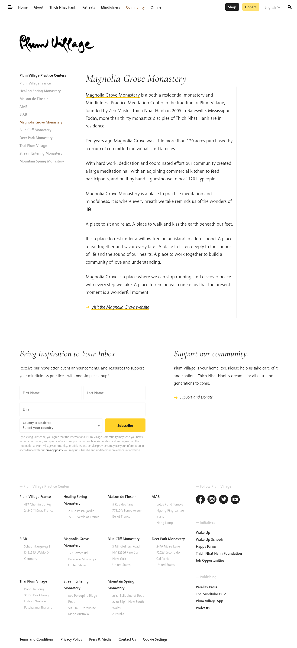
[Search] (290, 7)
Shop (232, 7)
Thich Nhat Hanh (62, 7)
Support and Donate (196, 397)
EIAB (23, 114)
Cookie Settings (155, 639)
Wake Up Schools (209, 539)
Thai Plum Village (33, 145)
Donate (251, 7)
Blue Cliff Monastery (35, 129)
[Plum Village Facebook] (200, 500)
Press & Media (100, 639)
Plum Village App (209, 601)
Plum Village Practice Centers (42, 75)
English (270, 7)
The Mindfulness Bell (212, 594)
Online (156, 7)
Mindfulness (110, 7)
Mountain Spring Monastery (41, 161)
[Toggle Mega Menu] (9, 7)
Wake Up (203, 532)
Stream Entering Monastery (40, 153)
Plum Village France (35, 83)
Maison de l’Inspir (33, 98)
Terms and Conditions (36, 639)
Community (135, 7)
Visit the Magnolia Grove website (120, 307)
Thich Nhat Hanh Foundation (219, 553)
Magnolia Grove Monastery (40, 122)
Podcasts (203, 608)
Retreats (88, 7)
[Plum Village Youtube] (235, 500)
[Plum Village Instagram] (212, 500)
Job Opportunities (210, 560)
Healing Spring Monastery (40, 90)
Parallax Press (206, 587)
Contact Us (127, 639)
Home (23, 7)
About (38, 7)
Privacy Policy (71, 639)
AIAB (23, 106)
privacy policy (54, 450)
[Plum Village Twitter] (223, 500)
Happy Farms (206, 546)
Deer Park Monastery (35, 137)
